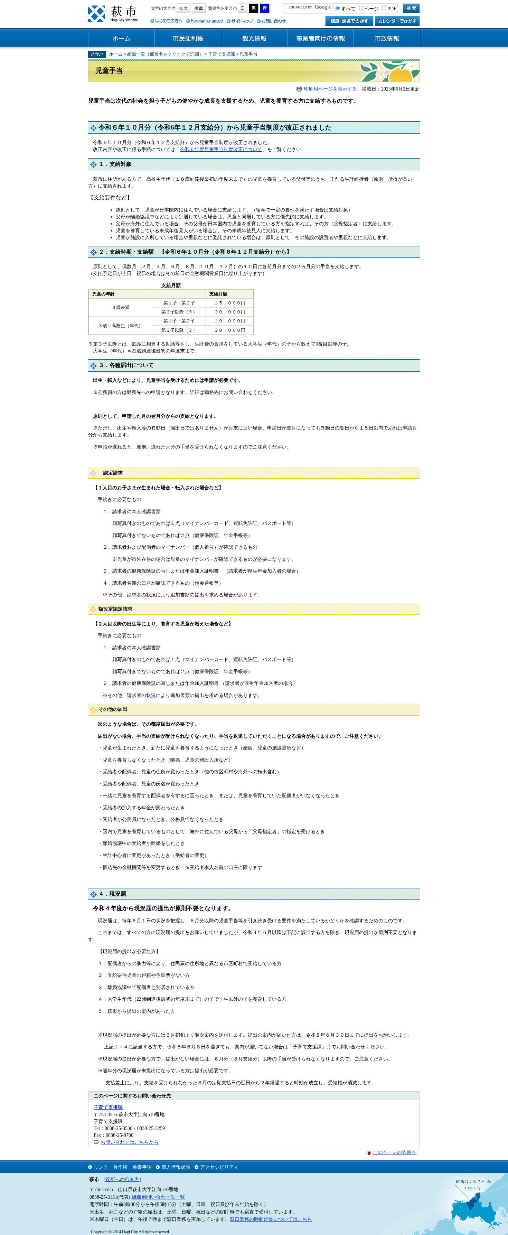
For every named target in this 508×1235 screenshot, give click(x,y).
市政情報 (387, 38)
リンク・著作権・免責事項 (123, 1167)
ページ (371, 8)
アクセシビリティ (219, 1167)
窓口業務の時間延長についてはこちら (271, 1219)
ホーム (121, 38)
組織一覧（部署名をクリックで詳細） (165, 54)
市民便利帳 (188, 38)
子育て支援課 (221, 54)
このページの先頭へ (394, 1152)
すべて (348, 8)
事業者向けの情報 (321, 38)
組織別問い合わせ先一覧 (158, 1197)
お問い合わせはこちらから (130, 1142)
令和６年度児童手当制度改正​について (221, 149)
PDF (391, 8)
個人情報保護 (175, 1167)
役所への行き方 (122, 1179)
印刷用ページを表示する (330, 89)
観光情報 (254, 38)
